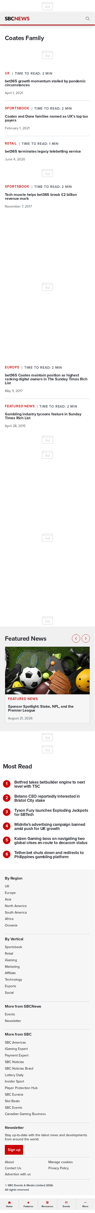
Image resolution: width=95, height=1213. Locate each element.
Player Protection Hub (21, 1088)
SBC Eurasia (14, 1094)
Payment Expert (16, 1055)
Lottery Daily (14, 1075)
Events (10, 1014)
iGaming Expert (16, 1048)
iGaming (11, 960)
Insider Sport (14, 1081)
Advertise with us (18, 1174)
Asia (8, 899)
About (9, 1162)
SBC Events (13, 1107)
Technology (13, 979)
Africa (9, 918)
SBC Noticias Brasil (19, 1068)
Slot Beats (12, 1101)
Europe (10, 892)
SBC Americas (15, 1042)
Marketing (12, 966)
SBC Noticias (14, 1062)
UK (7, 886)
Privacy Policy (58, 1168)
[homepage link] (17, 19)
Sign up (14, 1149)
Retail (9, 953)
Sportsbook (13, 947)
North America (15, 905)
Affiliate (10, 973)
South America (16, 912)
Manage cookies (60, 1162)
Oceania (11, 925)
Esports (10, 986)
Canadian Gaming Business (25, 1114)
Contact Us (13, 1168)
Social (9, 992)
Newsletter (13, 1020)
